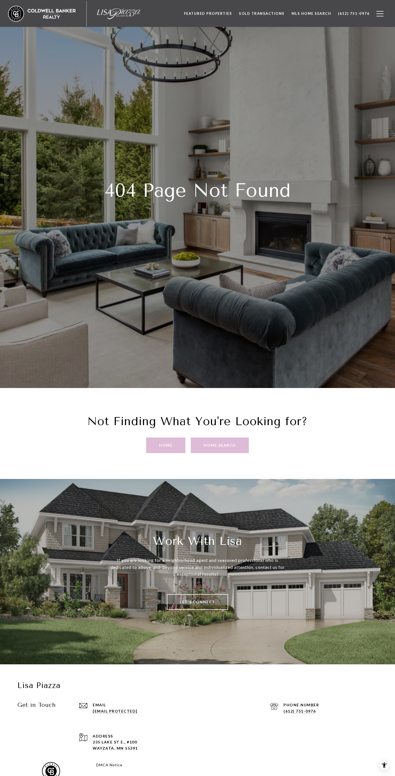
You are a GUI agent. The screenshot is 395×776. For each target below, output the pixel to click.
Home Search (220, 445)
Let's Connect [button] (197, 601)
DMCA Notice (109, 765)
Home (166, 445)
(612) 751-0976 (299, 711)
